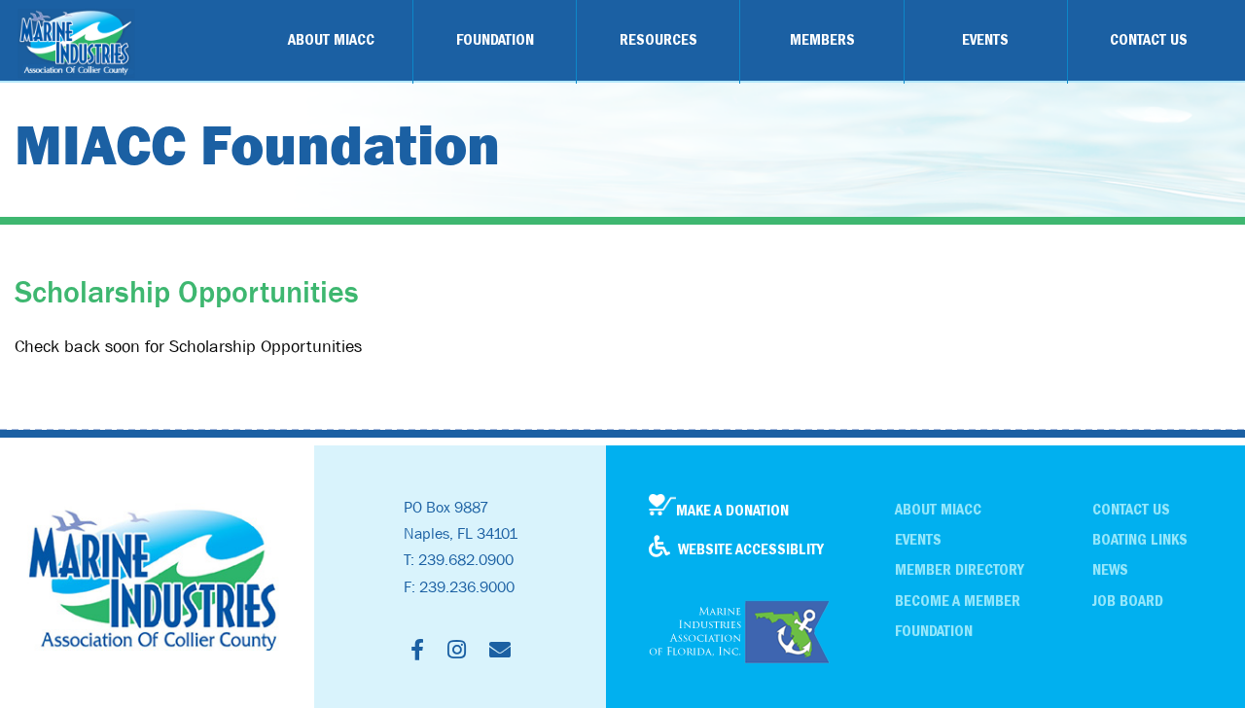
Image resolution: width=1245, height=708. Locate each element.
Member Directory (959, 570)
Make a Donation (732, 510)
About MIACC (938, 509)
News (1110, 570)
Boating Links (1140, 540)
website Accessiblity (751, 549)
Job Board (1127, 601)
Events (918, 540)
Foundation (934, 631)
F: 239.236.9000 (459, 586)
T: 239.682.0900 (459, 559)
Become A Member (957, 601)
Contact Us (1131, 509)
